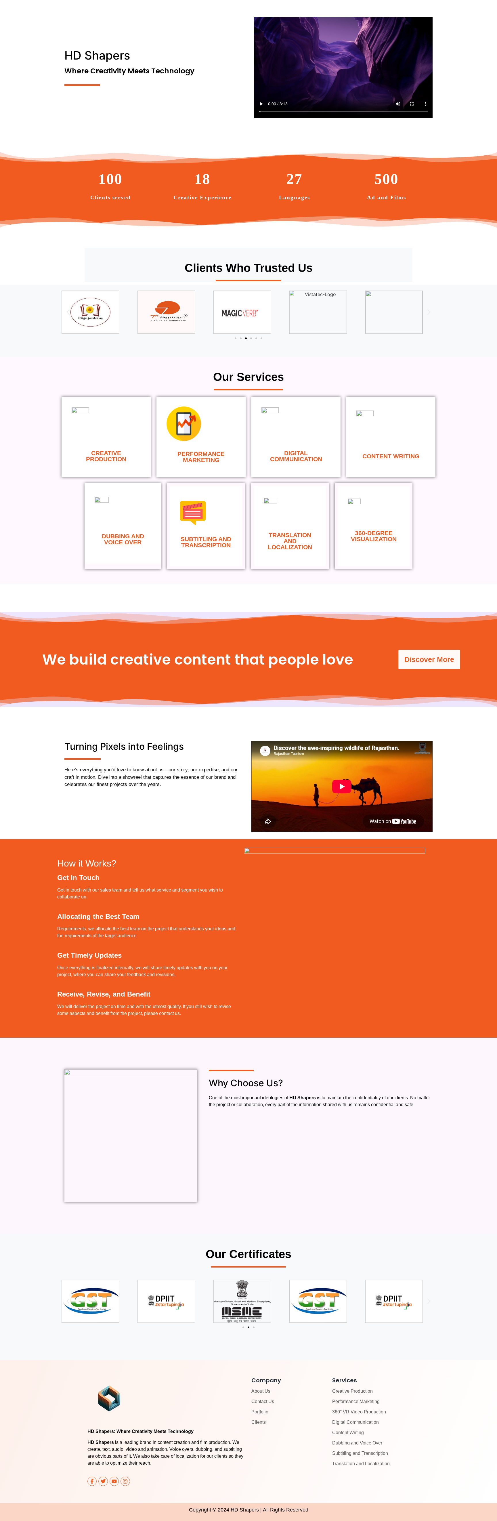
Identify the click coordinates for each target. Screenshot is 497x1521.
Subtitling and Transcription (360, 1453)
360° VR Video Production (359, 1411)
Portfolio (259, 1411)
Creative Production (352, 1391)
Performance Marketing (356, 1401)
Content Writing (348, 1432)
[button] (68, 312)
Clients (258, 1422)
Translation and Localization (361, 1463)
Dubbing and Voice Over (357, 1442)
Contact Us (262, 1401)
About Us (260, 1391)
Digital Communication (355, 1422)
